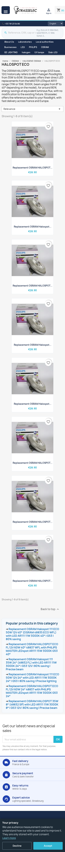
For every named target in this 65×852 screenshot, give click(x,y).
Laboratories (25, 41)
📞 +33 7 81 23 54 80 (11, 23)
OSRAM (45, 47)
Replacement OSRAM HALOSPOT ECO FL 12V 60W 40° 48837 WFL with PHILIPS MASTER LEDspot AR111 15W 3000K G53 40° (32, 649)
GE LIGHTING (11, 52)
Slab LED (53, 52)
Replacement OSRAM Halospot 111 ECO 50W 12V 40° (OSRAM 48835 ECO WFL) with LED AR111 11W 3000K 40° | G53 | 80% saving (32, 634)
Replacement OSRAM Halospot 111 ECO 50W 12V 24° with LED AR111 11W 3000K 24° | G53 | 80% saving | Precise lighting (32, 677)
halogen (26, 52)
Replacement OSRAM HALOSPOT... (32, 167)
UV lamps (39, 52)
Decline (17, 845)
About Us (9, 41)
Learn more (9, 838)
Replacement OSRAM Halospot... (32, 226)
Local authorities (45, 41)
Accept (48, 845)
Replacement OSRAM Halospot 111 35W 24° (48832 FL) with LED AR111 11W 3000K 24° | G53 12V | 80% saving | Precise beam (31, 664)
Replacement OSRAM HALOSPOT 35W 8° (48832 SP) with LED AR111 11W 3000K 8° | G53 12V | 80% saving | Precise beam (32, 704)
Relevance (33, 109)
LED (23, 47)
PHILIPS (33, 47)
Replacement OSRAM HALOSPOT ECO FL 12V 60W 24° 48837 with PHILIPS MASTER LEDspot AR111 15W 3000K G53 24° (32, 691)
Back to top (50, 609)
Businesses (10, 47)
